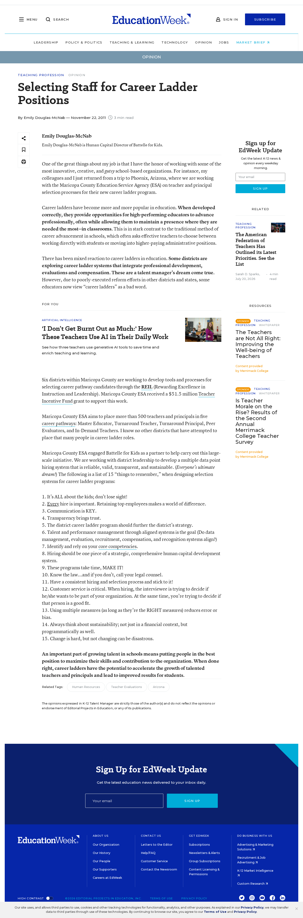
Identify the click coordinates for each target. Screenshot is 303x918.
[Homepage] (151, 19)
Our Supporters (105, 869)
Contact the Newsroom (159, 869)
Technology (174, 42)
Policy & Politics (83, 42)
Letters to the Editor (157, 844)
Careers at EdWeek (107, 877)
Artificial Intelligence (62, 320)
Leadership (46, 42)
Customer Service (154, 861)
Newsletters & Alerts (204, 853)
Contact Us (151, 835)
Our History (101, 853)
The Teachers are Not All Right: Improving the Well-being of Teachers (258, 344)
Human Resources (86, 687)
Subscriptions (199, 844)
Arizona (159, 687)
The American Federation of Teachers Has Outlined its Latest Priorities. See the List (256, 249)
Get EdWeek (199, 835)
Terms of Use (161, 898)
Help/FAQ (148, 853)
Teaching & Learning (132, 42)
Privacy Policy (194, 898)
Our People (101, 861)
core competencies (117, 546)
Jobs (224, 42)
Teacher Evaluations (126, 687)
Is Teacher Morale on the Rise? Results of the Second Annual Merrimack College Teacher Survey (257, 421)
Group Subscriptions (204, 861)
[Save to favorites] (23, 150)
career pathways (58, 423)
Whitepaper (269, 325)
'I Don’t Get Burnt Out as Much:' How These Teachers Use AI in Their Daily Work (105, 332)
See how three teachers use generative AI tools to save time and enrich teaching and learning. (100, 350)
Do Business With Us (254, 835)
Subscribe (265, 19)
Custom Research (251, 883)
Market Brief (251, 42)
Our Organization (106, 844)
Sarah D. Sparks (247, 274)
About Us (101, 835)
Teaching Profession (41, 75)
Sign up (192, 801)
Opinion (203, 42)
